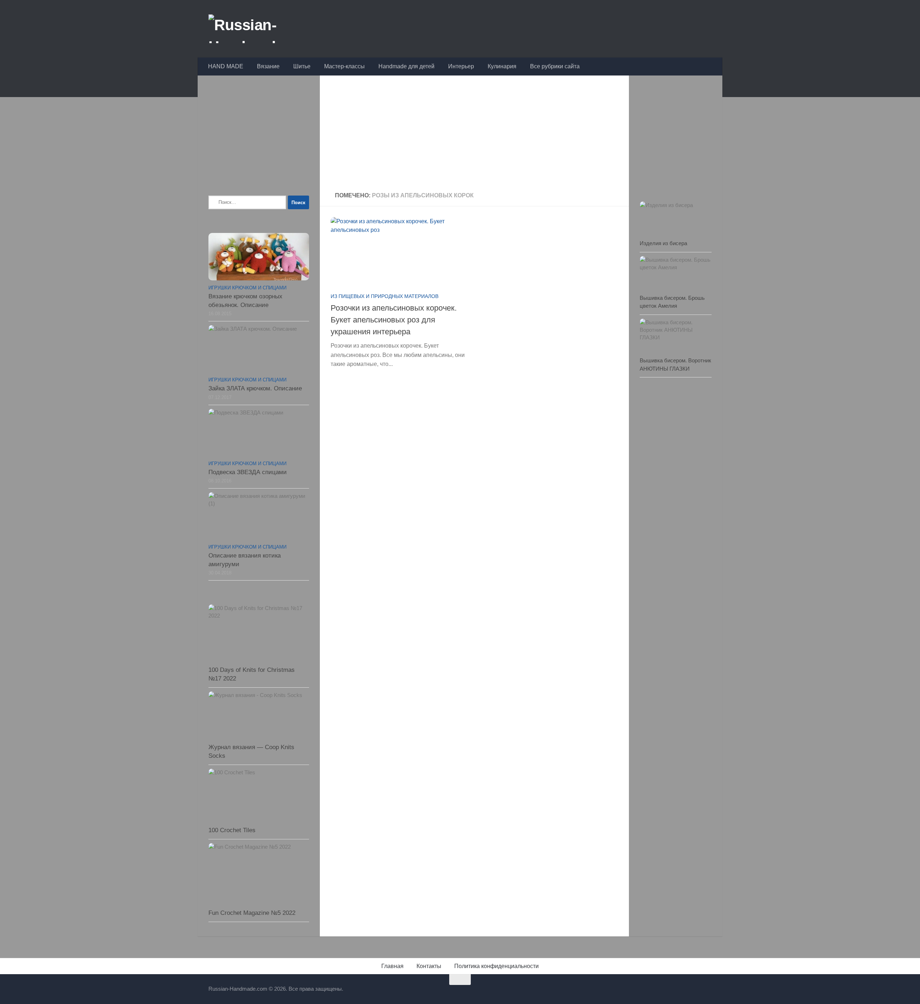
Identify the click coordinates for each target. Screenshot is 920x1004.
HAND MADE (225, 66)
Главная (392, 966)
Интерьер (461, 66)
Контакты (429, 966)
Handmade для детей (406, 66)
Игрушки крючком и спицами (247, 287)
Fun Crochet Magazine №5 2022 (251, 912)
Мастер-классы (344, 66)
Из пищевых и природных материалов (384, 296)
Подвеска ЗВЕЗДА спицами (247, 472)
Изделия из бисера (663, 243)
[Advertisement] (474, 134)
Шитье (301, 66)
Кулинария (502, 66)
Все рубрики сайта (555, 66)
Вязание (268, 66)
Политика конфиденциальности (496, 966)
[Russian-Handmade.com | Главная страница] (263, 28)
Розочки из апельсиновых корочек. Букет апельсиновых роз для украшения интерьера (394, 319)
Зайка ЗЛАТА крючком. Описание (255, 388)
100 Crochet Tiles (232, 830)
